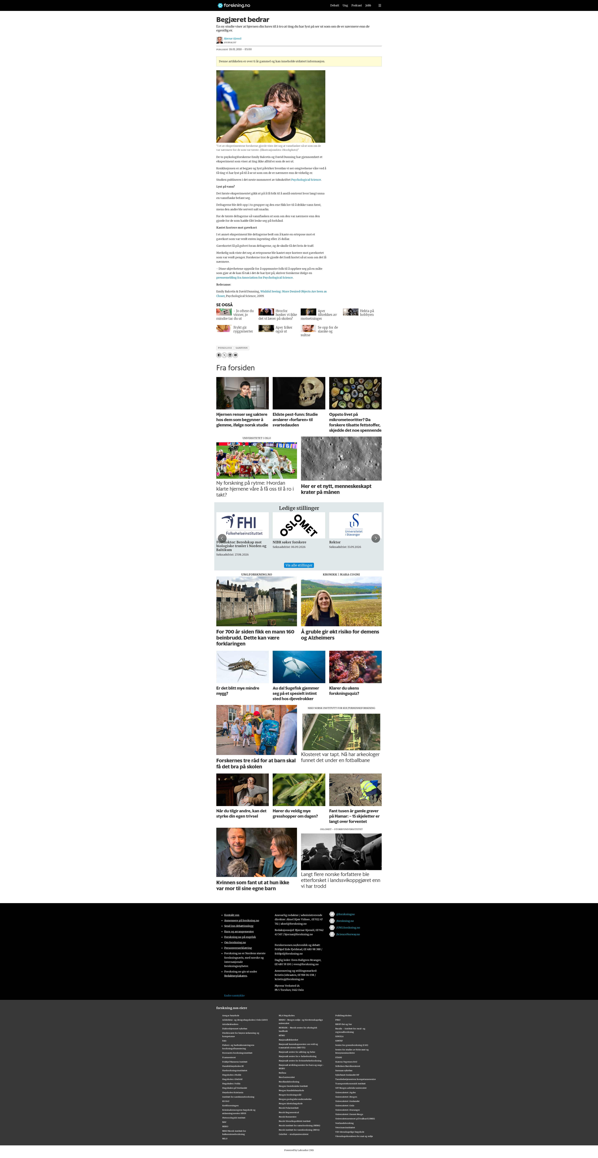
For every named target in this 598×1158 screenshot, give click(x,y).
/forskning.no (345, 920)
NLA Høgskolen (287, 1015)
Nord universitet (287, 1077)
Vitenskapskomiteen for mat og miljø (354, 1136)
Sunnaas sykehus (343, 1070)
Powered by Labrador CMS (299, 1150)
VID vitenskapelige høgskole (349, 1132)
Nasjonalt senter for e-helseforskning (298, 1056)
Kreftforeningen (230, 1105)
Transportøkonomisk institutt (350, 1083)
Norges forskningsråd (290, 1095)
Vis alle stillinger (299, 565)
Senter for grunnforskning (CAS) (351, 1045)
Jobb (368, 5)
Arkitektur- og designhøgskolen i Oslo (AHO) (245, 1020)
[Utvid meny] (380, 5)
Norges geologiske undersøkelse (295, 1099)
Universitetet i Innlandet (347, 1101)
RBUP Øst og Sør (343, 1024)
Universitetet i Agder (345, 1092)
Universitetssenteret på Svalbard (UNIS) (355, 1118)
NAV (224, 1122)
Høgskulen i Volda (231, 1083)
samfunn (241, 348)
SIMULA (339, 1036)
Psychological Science (306, 179)
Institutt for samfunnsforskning (238, 1097)
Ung (345, 5)
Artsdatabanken (230, 1024)
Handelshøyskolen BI (233, 1066)
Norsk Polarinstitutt (289, 1108)
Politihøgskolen (343, 1015)
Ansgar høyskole (230, 1015)
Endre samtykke (234, 995)
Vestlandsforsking (344, 1123)
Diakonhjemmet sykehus (234, 1028)
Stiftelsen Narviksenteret (347, 1066)
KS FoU (225, 1101)
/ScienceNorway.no (348, 934)
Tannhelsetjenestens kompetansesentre (355, 1079)
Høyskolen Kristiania (232, 1092)
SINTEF (339, 1040)
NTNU (282, 1035)
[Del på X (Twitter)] (224, 355)
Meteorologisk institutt (233, 1117)
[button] (222, 538)
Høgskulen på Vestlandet (234, 1088)
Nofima (282, 1073)
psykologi (225, 348)
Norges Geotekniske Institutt (293, 1086)
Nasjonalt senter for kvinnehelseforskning (300, 1060)
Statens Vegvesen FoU (346, 1061)
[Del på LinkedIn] (229, 355)
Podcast (356, 5)
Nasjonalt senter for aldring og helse (297, 1052)
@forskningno (345, 914)
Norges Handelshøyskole (291, 1090)
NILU (224, 1138)
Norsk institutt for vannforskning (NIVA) (299, 1130)
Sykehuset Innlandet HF (347, 1075)
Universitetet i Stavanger (347, 1110)
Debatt (334, 5)
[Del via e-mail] (235, 355)
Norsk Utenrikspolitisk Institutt (295, 1121)
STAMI (338, 1057)
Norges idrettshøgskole (291, 1103)
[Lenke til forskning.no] (269, 4)
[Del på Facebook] (218, 355)
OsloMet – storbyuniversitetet (293, 1134)
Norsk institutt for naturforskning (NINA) (299, 1125)
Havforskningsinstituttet (234, 1070)
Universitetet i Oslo (344, 1105)
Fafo (224, 1040)
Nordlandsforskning (289, 1081)
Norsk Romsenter (288, 1116)
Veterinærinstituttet (345, 1127)
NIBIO (225, 1126)
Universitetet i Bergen (346, 1097)
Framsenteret (229, 1057)
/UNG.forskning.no (348, 927)
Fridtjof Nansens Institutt (234, 1061)
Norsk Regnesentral (289, 1112)
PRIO (337, 1020)
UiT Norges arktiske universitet (351, 1088)
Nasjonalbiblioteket (288, 1040)
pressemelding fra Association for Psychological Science (254, 277)
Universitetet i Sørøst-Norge (349, 1114)
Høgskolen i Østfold (232, 1079)
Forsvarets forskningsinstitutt (237, 1053)
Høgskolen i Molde (231, 1075)
